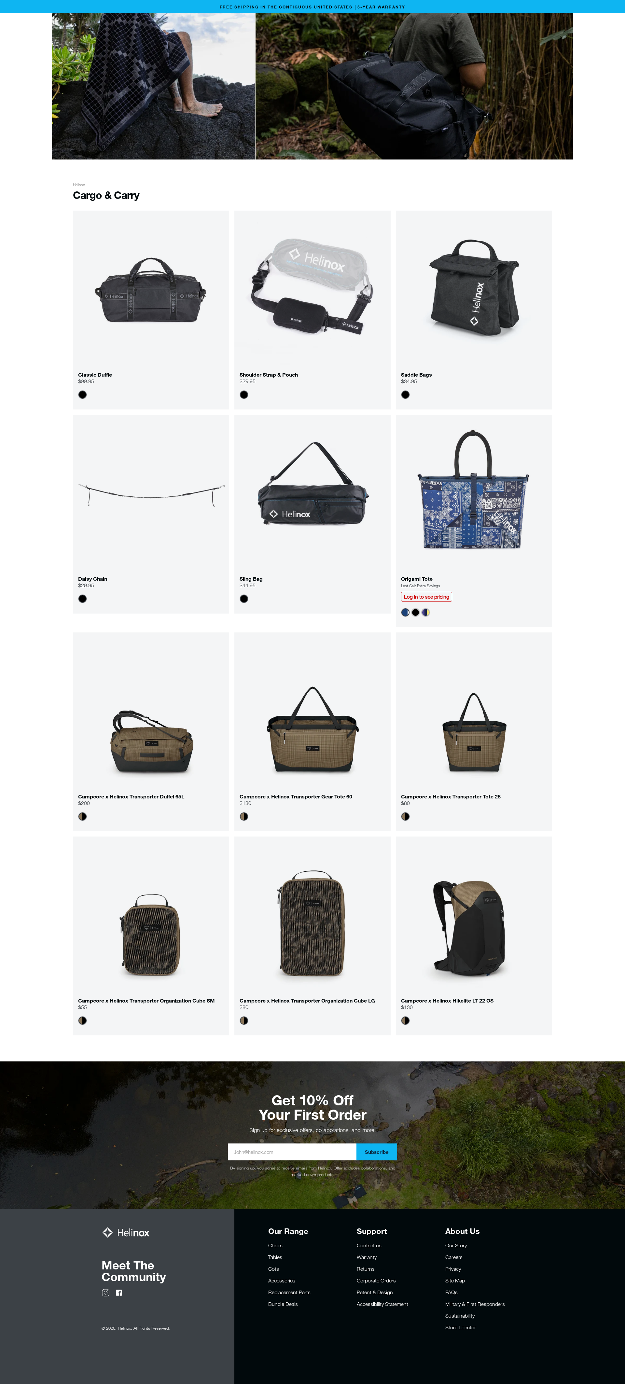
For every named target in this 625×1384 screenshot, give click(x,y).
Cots (273, 1269)
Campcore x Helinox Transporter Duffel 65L (131, 796)
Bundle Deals (283, 1304)
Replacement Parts (289, 1292)
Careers (454, 1257)
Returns (366, 1269)
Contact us (369, 1245)
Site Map (455, 1280)
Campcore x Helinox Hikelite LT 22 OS (447, 1000)
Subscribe (377, 1152)
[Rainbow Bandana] (425, 612)
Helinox (79, 184)
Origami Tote (417, 578)
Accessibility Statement (382, 1304)
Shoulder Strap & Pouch (269, 374)
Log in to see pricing (426, 597)
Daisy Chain (92, 578)
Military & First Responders (475, 1304)
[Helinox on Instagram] (106, 1292)
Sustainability (460, 1316)
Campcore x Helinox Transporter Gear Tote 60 (296, 796)
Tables (275, 1257)
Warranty (367, 1257)
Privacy (453, 1269)
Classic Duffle (95, 374)
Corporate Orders (376, 1280)
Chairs (275, 1245)
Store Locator (460, 1327)
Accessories (281, 1280)
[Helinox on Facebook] (119, 1292)
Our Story (456, 1245)
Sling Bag (251, 578)
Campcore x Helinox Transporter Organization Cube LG (307, 1000)
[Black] (82, 394)
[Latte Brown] (82, 816)
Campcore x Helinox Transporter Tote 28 (451, 796)
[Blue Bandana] (405, 612)
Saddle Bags (416, 374)
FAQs (451, 1292)
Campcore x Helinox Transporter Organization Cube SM (146, 1000)
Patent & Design (375, 1292)
